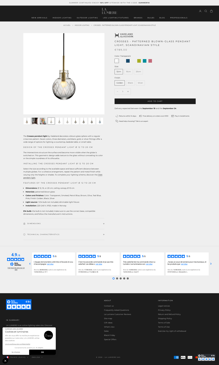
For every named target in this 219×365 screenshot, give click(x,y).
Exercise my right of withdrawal (172, 331)
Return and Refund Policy (169, 314)
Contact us (109, 306)
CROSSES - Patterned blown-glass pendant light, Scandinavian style (125, 25)
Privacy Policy (164, 310)
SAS (118, 357)
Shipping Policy (165, 318)
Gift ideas (108, 323)
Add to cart (155, 101)
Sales (106, 331)
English (36, 357)
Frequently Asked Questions (116, 310)
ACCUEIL (66, 25)
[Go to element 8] (83, 121)
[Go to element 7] (75, 121)
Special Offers (110, 339)
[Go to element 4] (51, 121)
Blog (162, 18)
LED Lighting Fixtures (116, 18)
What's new (109, 327)
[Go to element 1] (26, 121)
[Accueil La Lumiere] (109, 11)
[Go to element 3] (43, 121)
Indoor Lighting (62, 18)
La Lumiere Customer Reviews (117, 314)
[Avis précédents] (30, 264)
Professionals (178, 18)
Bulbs (151, 18)
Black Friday (109, 335)
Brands (138, 18)
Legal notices (164, 306)
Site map (108, 318)
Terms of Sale (164, 323)
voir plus (50, 264)
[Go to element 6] (67, 121)
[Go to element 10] (99, 121)
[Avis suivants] (211, 264)
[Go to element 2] (35, 121)
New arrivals (39, 18)
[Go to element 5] (59, 121)
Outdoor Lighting (87, 18)
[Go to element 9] (91, 121)
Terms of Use (164, 327)
